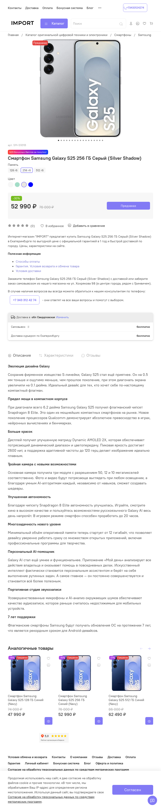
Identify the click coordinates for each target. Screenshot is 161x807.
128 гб (13, 170)
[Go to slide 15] (97, 140)
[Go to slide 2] (61, 140)
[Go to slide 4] (66, 140)
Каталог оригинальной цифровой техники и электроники (66, 35)
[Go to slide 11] (86, 140)
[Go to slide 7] (75, 140)
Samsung (144, 35)
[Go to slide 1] (58, 140)
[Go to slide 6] (72, 140)
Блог (90, 8)
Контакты (14, 8)
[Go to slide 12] (88, 140)
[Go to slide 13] (91, 140)
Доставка (31, 8)
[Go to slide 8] (77, 140)
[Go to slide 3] (64, 140)
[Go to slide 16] (99, 140)
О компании (78, 757)
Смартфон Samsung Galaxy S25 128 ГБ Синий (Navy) (25, 700)
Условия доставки (28, 271)
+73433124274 (135, 7)
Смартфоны (122, 35)
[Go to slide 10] (83, 140)
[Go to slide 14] (94, 140)
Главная (13, 35)
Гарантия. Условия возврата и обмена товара (47, 266)
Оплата (47, 8)
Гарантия (14, 763)
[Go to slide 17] (102, 140)
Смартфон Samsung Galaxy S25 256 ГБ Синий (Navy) (72, 700)
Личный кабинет (36, 763)
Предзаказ (128, 206)
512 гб (40, 170)
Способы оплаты (28, 261)
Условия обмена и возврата (27, 757)
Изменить (62, 317)
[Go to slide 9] (80, 140)
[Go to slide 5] (69, 140)
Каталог (58, 23)
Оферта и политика (109, 763)
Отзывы (97, 757)
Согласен (132, 789)
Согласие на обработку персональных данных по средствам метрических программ (68, 769)
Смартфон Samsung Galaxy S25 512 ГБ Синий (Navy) (126, 700)
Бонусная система (70, 8)
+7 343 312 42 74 (24, 300)
